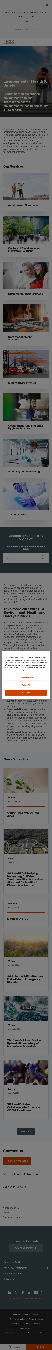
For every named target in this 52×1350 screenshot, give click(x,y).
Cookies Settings (26, 678)
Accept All (26, 692)
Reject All (26, 685)
